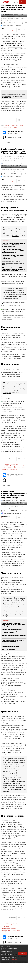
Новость (7, 125)
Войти (23, 2)
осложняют (4, 428)
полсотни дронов (10, 422)
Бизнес (15, 923)
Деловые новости (5, 925)
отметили (15, 236)
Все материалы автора (7, 30)
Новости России (16, 930)
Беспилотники (5, 469)
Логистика (9, 468)
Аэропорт (16, 127)
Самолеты (4, 127)
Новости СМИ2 (5, 143)
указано (9, 342)
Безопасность (13, 469)
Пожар (3, 468)
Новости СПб (14, 125)
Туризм (10, 127)
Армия (23, 468)
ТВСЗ (7, 528)
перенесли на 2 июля (15, 47)
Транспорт (14, 925)
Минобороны (17, 468)
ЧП (23, 466)
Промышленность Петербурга (8, 928)
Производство (4, 932)
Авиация (22, 125)
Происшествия (17, 466)
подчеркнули (7, 393)
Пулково (10, 43)
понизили (17, 449)
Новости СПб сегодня (6, 466)
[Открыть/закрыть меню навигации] (14, 2)
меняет (17, 439)
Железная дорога (5, 926)
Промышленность (5, 930)
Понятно (22, 953)
